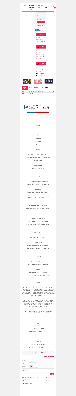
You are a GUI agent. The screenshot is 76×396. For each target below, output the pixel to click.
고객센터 (31, 9)
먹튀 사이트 (40, 5)
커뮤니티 (39, 7)
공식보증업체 (32, 5)
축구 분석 (30, 87)
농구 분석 (41, 87)
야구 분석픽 (42, 46)
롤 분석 (46, 87)
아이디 (38, 14)
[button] (31, 93)
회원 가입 (43, 25)
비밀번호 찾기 (39, 25)
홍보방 (46, 7)
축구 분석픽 (42, 63)
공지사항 (41, 34)
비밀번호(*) (24, 363)
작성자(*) (23, 360)
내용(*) (23, 370)
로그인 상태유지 (41, 23)
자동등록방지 (24, 366)
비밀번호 (38, 17)
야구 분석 (36, 87)
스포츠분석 (31, 7)
